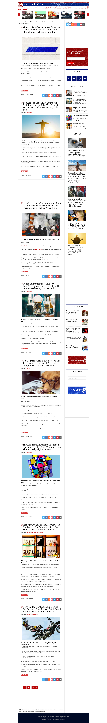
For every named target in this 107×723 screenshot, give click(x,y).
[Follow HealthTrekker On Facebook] (69, 78)
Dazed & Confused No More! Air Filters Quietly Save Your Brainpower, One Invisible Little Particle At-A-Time (42, 205)
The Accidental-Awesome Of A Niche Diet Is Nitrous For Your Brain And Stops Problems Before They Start (41, 29)
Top (48, 716)
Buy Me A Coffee (22, 9)
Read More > (24, 90)
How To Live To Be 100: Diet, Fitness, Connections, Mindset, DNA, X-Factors (73, 312)
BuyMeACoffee (65, 716)
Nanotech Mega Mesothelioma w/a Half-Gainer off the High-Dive (72, 347)
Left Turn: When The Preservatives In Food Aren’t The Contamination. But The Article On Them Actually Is (41, 527)
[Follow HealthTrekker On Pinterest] (79, 78)
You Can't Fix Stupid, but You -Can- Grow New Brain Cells (73, 337)
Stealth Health (38, 249)
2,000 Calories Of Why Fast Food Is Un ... (40, 16)
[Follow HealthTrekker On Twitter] (74, 78)
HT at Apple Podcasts (62, 718)
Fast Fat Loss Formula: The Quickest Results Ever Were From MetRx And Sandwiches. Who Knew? (73, 331)
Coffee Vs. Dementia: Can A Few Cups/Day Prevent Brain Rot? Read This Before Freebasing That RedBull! (42, 286)
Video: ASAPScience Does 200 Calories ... (53, 17)
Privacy (49, 718)
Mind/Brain (29, 112)
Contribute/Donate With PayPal (77, 390)
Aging (28, 368)
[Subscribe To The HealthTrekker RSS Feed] (85, 78)
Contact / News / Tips (55, 716)
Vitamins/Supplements (32, 614)
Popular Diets (30, 35)
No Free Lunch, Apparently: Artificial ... (26, 16)
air (41, 268)
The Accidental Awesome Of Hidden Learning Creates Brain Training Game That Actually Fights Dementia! (42, 447)
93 (33, 687)
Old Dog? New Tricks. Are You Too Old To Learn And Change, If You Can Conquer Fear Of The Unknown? (41, 363)
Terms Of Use (43, 718)
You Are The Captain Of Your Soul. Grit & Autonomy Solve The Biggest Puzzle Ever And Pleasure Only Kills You (40, 106)
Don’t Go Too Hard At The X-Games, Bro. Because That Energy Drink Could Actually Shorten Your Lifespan (42, 609)
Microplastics (24, 246)
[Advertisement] (32, 190)
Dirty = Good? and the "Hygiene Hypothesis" (72, 320)
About (53, 718)
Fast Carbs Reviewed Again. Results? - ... (78, 16)
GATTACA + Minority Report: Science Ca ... (66, 16)
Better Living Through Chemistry (35, 532)
